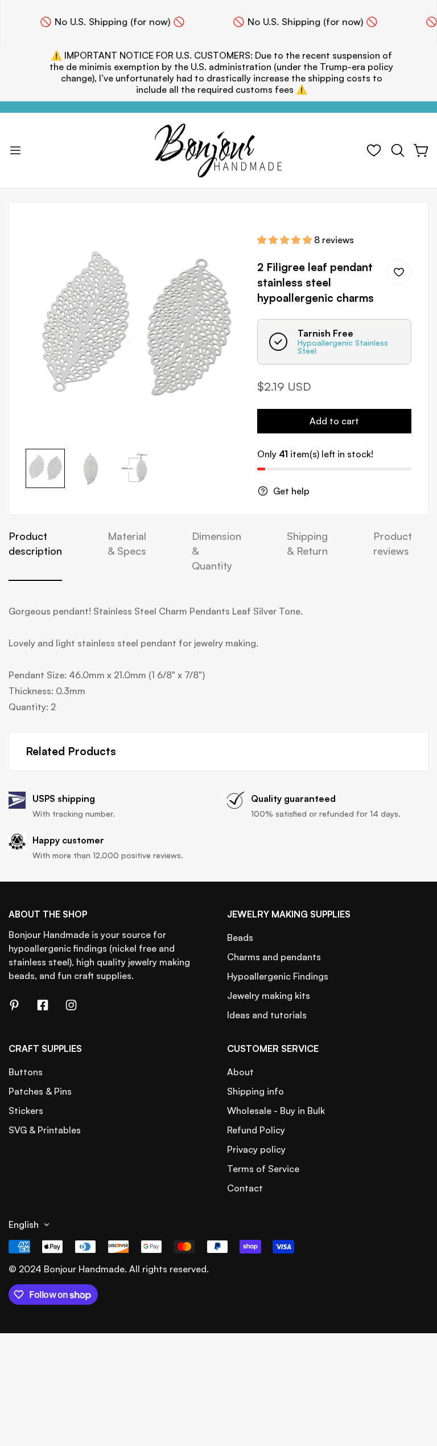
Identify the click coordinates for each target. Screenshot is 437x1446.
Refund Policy (256, 1130)
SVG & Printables (45, 1130)
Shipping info (255, 1091)
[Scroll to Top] (415, 1384)
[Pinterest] (14, 1005)
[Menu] (15, 150)
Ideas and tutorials (267, 1015)
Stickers (26, 1110)
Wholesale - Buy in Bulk (276, 1110)
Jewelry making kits (268, 995)
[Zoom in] (221, 243)
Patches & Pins (40, 1091)
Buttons (26, 1072)
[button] (398, 150)
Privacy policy (256, 1149)
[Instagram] (71, 1005)
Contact (245, 1188)
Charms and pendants (274, 956)
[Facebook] (42, 1005)
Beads (240, 937)
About (240, 1072)
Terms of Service (263, 1168)
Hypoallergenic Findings (277, 976)
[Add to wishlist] (398, 272)
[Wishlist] (374, 150)
